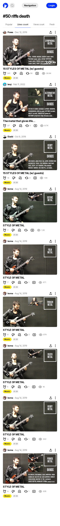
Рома (10, 32)
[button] (4, 73)
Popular (9, 24)
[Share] (50, 32)
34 (15, 78)
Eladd (10, 137)
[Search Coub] (12, 5)
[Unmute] (7, 61)
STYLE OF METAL (13, 225)
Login (52, 5)
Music (7, 78)
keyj (10, 84)
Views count (38, 24)
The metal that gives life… (19, 120)
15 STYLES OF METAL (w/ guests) (23, 68)
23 (15, 130)
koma (10, 189)
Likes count (22, 24)
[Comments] (21, 73)
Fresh (52, 24)
